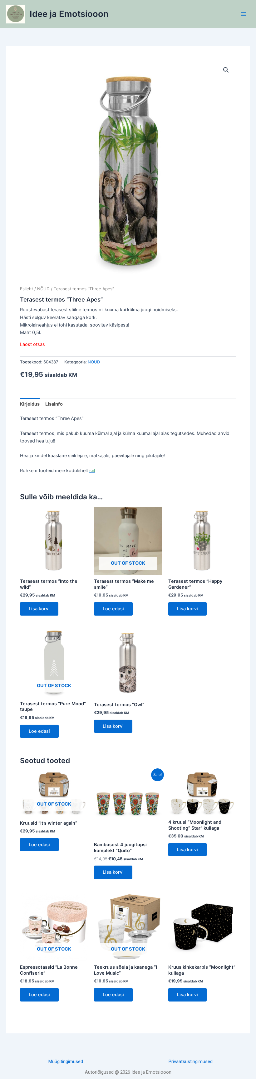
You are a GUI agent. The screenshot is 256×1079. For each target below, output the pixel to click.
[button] (226, 70)
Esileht (26, 288)
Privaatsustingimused (191, 1061)
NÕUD (43, 288)
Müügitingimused (65, 1061)
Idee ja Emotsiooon (69, 13)
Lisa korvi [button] (39, 609)
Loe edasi (113, 609)
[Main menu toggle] (243, 13)
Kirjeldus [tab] (30, 404)
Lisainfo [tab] (54, 404)
